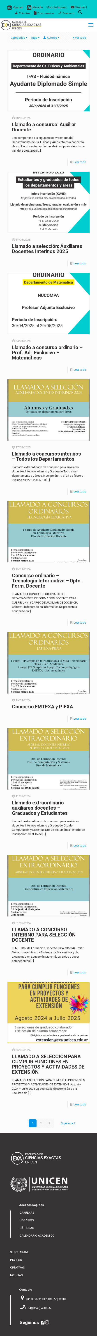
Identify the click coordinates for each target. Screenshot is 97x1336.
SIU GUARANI (19, 1252)
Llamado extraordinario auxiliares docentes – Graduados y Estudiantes (40, 808)
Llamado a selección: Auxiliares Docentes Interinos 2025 (47, 248)
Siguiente (67, 1123)
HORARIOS (27, 1220)
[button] (80, 13)
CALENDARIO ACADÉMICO (37, 1235)
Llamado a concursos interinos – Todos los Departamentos (46, 456)
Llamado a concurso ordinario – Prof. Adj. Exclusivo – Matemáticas (47, 353)
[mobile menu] (91, 25)
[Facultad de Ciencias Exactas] (21, 25)
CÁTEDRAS (27, 1228)
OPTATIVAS (17, 1267)
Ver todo (80, 37)
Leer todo (80, 162)
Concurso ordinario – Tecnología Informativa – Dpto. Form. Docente (47, 581)
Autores (52, 37)
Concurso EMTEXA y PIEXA (42, 707)
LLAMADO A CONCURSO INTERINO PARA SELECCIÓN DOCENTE (44, 935)
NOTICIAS (16, 1275)
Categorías (18, 37)
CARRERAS (27, 1212)
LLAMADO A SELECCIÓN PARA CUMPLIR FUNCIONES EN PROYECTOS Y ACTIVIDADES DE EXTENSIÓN (48, 1064)
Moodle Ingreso (56, 7)
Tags (34, 37)
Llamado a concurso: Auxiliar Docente (44, 127)
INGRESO (16, 1260)
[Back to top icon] (91, 1329)
